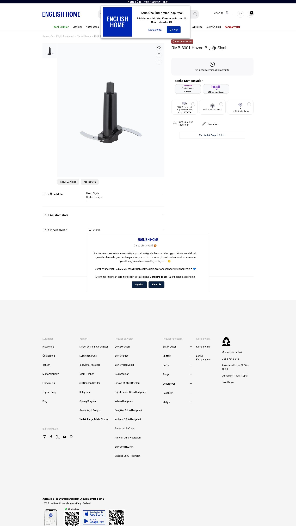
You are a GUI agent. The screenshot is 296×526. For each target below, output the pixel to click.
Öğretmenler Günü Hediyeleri (130, 392)
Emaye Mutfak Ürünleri (127, 383)
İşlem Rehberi (86, 374)
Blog (44, 401)
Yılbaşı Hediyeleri (124, 401)
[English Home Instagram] (44, 437)
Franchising (48, 383)
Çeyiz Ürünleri (122, 346)
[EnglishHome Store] (94, 517)
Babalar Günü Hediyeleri (127, 455)
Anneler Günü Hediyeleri (128, 437)
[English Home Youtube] (65, 437)
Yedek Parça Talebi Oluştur (94, 419)
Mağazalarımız (50, 374)
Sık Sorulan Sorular (89, 383)
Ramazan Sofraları (125, 428)
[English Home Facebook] (51, 437)
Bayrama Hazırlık (124, 446)
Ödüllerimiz (48, 355)
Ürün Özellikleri (53, 194)
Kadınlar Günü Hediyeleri (128, 419)
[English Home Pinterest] (71, 437)
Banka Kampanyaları (203, 357)
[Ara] (195, 14)
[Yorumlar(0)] (64, 230)
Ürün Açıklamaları (55, 215)
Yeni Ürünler (121, 355)
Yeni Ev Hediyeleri (124, 364)
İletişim (46, 364)
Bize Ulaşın (228, 382)
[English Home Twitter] (58, 437)
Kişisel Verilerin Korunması (93, 346)
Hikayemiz (48, 346)
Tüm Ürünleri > (212, 135)
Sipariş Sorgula (87, 401)
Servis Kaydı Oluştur (90, 410)
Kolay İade (85, 392)
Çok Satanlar (122, 374)
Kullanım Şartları (88, 355)
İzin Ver (173, 29)
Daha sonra (154, 29)
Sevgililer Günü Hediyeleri (128, 410)
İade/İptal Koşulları (89, 364)
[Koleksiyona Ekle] (159, 55)
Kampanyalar (203, 346)
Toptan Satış (49, 392)
